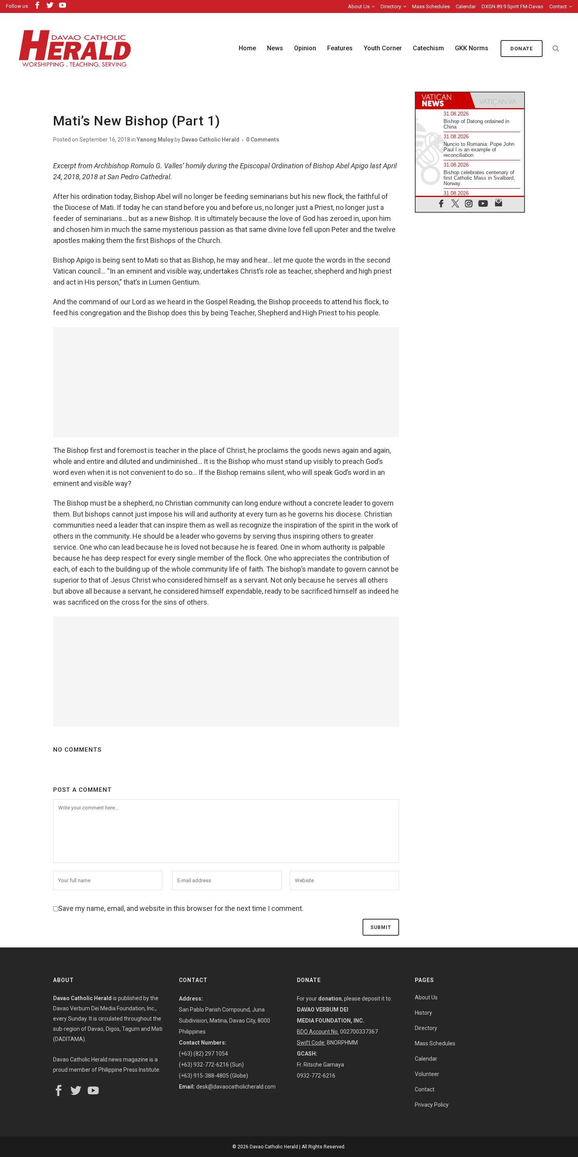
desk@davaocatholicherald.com (236, 1086)
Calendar (466, 6)
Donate (521, 49)
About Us (359, 6)
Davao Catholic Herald (210, 139)
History (423, 1013)
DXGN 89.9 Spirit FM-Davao (512, 6)
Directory (391, 6)
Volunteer (427, 1074)
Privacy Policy (432, 1105)
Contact (558, 6)
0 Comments (262, 139)
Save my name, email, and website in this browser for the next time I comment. (181, 908)
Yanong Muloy (155, 139)
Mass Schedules (431, 6)
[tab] (443, 100)
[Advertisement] (226, 382)
